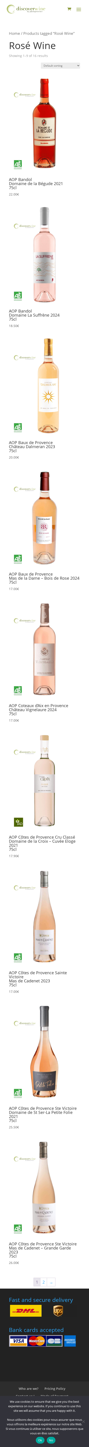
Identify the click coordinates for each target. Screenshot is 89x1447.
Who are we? (28, 1388)
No (51, 1440)
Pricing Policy (54, 1388)
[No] (83, 1421)
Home (14, 33)
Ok (40, 1440)
